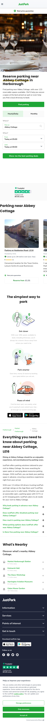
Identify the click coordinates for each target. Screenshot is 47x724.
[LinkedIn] (17, 654)
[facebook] (3, 654)
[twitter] (12, 654)
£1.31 (21, 280)
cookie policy (19, 694)
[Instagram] (8, 654)
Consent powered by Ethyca (34, 720)
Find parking (23, 104)
